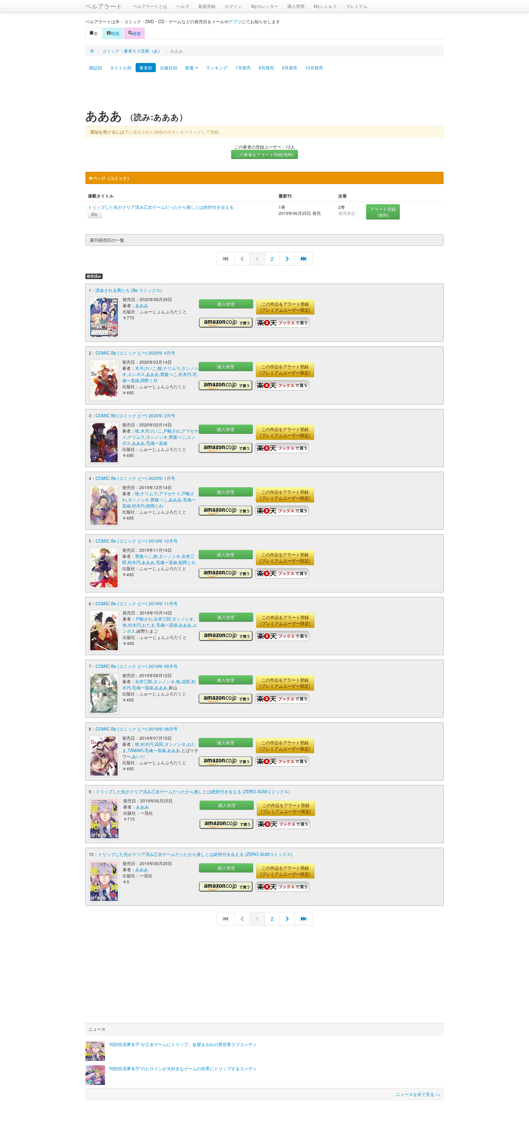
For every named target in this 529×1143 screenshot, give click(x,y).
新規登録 (207, 6)
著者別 (145, 68)
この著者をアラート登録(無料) (264, 154)
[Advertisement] (264, 92)
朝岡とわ (154, 506)
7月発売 (243, 68)
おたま (148, 625)
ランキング (216, 68)
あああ (141, 305)
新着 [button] (190, 68)
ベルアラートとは (150, 6)
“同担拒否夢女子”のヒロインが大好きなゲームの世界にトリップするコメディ (182, 1068)
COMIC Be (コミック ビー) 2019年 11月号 (137, 603)
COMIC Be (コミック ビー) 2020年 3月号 (135, 415)
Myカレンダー (264, 6)
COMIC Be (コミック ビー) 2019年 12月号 (137, 541)
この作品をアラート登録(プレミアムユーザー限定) (285, 307)
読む (95, 213)
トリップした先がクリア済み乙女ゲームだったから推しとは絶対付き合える (161, 207)
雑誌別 (95, 68)
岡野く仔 (149, 380)
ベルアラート (103, 6)
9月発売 (289, 68)
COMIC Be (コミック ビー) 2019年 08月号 (137, 729)
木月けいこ (145, 368)
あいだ (138, 756)
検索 (136, 33)
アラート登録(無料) (383, 212)
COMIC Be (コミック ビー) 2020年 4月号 (135, 353)
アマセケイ (169, 493)
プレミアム (356, 6)
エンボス (136, 374)
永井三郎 (162, 619)
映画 (115, 33)
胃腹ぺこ (168, 374)
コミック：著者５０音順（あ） (132, 51)
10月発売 (314, 68)
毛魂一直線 (156, 443)
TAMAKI (135, 750)
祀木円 (184, 374)
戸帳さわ (171, 431)
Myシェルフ (325, 6)
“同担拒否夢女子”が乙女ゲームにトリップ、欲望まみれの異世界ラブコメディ (182, 1044)
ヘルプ (182, 6)
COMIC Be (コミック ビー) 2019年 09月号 (137, 666)
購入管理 (296, 6)
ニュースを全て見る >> (418, 1094)
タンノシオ (156, 437)
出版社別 (168, 68)
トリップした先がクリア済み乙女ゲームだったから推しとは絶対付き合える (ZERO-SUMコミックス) (193, 791)
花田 (186, 681)
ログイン (233, 6)
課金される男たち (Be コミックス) (129, 290)
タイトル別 (120, 68)
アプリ (235, 21)
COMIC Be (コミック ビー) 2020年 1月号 (135, 478)
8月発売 (266, 68)
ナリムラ (171, 368)
